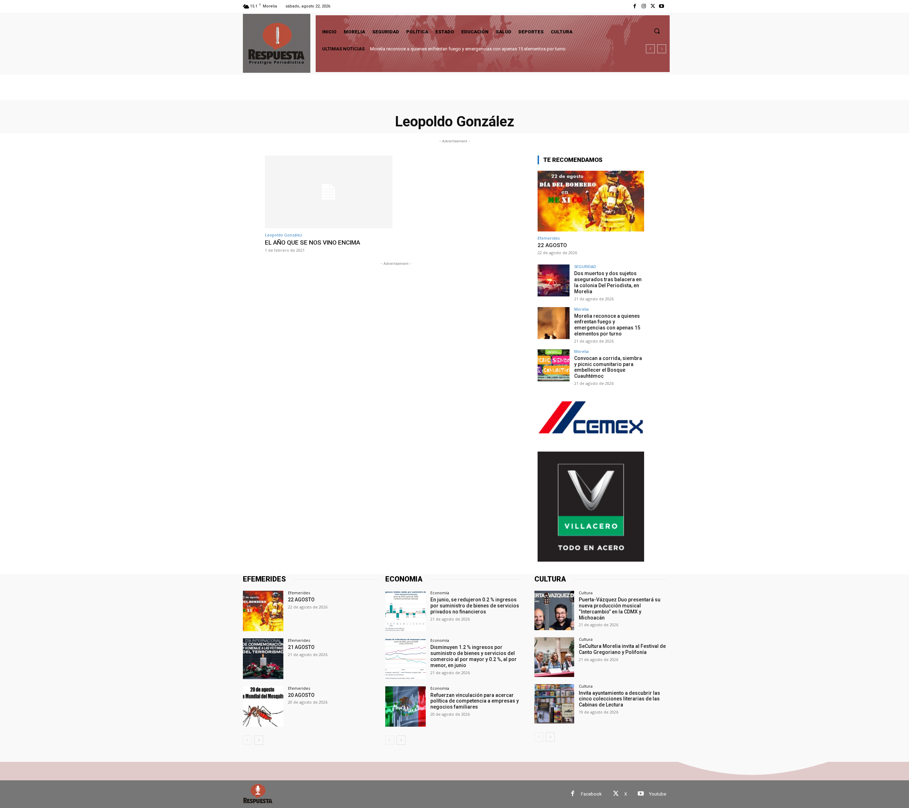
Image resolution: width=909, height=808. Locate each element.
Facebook (591, 794)
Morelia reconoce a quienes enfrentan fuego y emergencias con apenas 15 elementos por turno (607, 325)
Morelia (581, 309)
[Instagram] (643, 6)
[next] (661, 48)
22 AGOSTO (552, 245)
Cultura (586, 593)
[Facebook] (634, 6)
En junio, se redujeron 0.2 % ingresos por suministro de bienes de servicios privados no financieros (474, 606)
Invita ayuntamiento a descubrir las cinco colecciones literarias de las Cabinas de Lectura (619, 699)
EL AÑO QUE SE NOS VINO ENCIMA (312, 242)
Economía (439, 593)
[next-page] (258, 740)
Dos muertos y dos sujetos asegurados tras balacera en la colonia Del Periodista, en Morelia (608, 282)
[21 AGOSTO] (263, 658)
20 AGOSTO (301, 695)
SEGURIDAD (585, 266)
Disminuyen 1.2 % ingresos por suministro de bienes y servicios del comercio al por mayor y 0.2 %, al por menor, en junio (473, 656)
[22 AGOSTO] (591, 201)
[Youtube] (661, 6)
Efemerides (549, 238)
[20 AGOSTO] (263, 706)
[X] (652, 6)
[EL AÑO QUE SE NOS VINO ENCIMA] (328, 191)
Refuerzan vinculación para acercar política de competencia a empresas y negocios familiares (474, 701)
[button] (657, 31)
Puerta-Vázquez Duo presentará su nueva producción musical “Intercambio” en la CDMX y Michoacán (619, 608)
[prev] (650, 48)
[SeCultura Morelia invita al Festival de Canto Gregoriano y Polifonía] (554, 657)
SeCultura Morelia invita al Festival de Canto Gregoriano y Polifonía (622, 649)
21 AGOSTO (301, 647)
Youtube (657, 794)
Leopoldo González (283, 235)
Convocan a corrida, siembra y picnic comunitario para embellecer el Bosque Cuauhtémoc (466, 48)
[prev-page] (247, 740)
